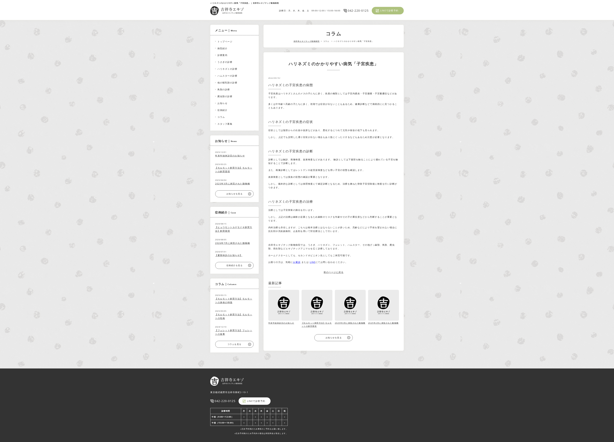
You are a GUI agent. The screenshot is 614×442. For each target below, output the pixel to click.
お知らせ (222, 103)
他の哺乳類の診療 (227, 82)
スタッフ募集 (224, 123)
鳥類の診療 (223, 89)
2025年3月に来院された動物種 (232, 183)
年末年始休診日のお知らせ (230, 155)
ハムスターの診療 (227, 75)
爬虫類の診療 (224, 96)
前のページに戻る (333, 272)
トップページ (224, 41)
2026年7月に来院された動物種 (232, 243)
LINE (312, 262)
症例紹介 (222, 110)
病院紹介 (222, 48)
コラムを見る (234, 344)
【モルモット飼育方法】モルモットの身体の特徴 (233, 300)
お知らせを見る (334, 337)
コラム (221, 116)
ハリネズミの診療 (227, 68)
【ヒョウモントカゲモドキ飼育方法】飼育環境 (233, 229)
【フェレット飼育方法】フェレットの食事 (233, 332)
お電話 (297, 262)
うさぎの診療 (224, 61)
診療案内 (222, 55)
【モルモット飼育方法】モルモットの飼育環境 (233, 169)
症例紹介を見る (234, 265)
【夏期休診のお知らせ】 (228, 255)
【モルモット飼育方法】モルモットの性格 (233, 316)
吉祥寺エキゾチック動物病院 (307, 41)
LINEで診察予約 (389, 10)
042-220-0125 (358, 10)
